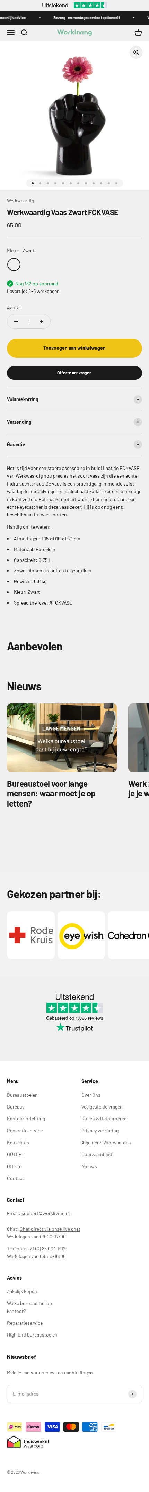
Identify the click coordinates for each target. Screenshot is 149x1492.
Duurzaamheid (96, 1154)
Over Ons (90, 1095)
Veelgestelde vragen (102, 1107)
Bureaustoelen (22, 1095)
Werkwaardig (20, 200)
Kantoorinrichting (26, 1118)
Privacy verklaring (100, 1130)
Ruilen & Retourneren (104, 1118)
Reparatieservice (25, 1130)
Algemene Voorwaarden (106, 1142)
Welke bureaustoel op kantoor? (29, 1307)
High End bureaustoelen (32, 1335)
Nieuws (89, 1166)
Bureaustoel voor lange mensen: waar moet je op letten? (51, 793)
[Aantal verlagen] (16, 321)
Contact (15, 1178)
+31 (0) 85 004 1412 (47, 1248)
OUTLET (15, 1154)
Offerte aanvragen (74, 372)
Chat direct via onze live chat (50, 1229)
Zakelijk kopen (22, 1291)
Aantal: (14, 307)
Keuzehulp (18, 1142)
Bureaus (16, 1107)
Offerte (14, 1166)
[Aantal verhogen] (41, 321)
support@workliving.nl (45, 1213)
